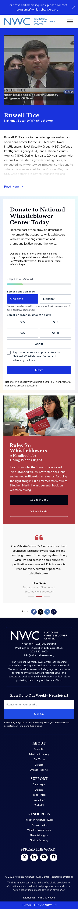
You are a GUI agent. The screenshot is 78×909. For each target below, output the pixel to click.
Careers (39, 765)
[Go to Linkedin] (34, 857)
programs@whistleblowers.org (37, 10)
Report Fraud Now (37, 905)
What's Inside (39, 511)
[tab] (31, 596)
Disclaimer (29, 897)
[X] (40, 612)
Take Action (39, 795)
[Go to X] (24, 857)
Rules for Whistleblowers (39, 820)
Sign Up (39, 714)
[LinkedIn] (47, 612)
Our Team (39, 759)
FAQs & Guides (39, 825)
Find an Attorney (39, 840)
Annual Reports (39, 770)
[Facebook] (34, 612)
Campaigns (39, 784)
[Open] (70, 21)
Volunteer (39, 800)
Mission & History (39, 754)
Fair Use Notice (46, 897)
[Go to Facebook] (53, 857)
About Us (39, 749)
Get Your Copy (39, 499)
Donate (39, 790)
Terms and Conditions (30, 725)
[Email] (54, 612)
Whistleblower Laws (39, 830)
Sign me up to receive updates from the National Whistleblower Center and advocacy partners (37, 356)
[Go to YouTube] (44, 857)
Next (39, 370)
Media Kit (39, 805)
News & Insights (39, 835)
